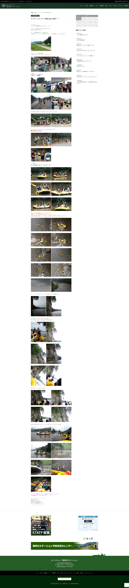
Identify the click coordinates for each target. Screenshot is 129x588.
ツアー (96, 5)
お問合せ (126, 5)
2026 (87, 15)
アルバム (120, 5)
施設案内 (102, 5)
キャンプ (82, 5)
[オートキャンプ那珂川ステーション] (11, 7)
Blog (106, 5)
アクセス (115, 5)
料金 (87, 5)
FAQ (110, 5)
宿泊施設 (91, 5)
